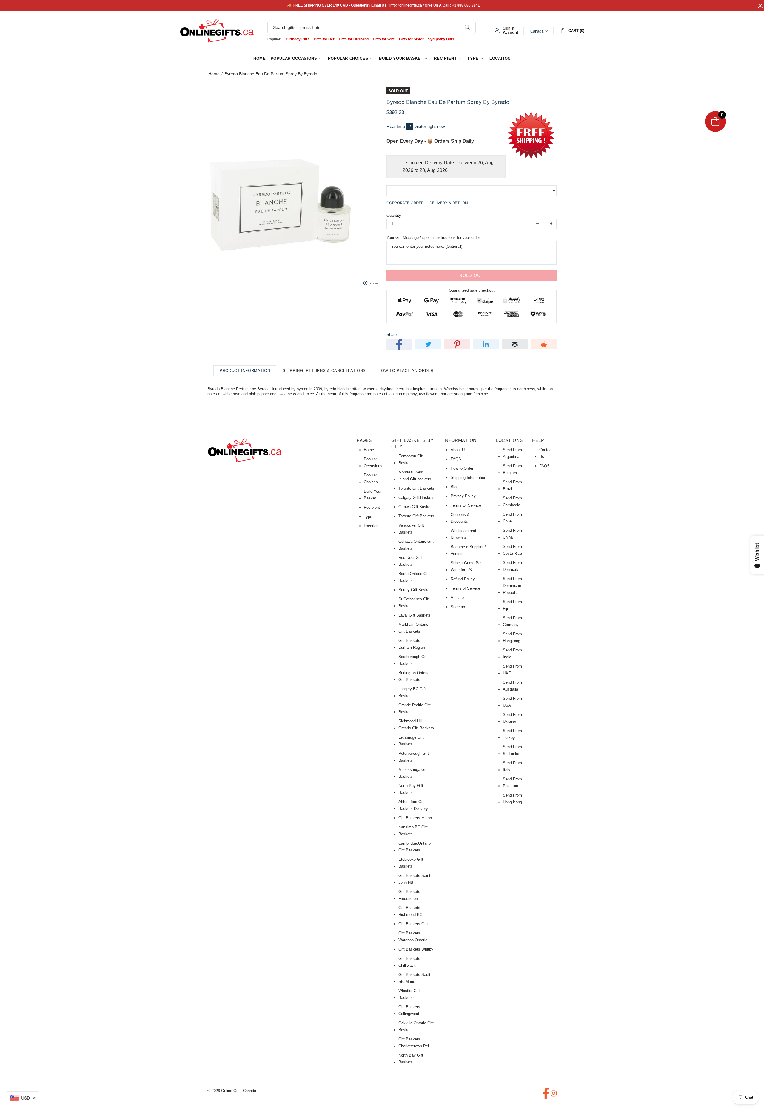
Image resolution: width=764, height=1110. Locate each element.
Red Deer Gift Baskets (410, 561)
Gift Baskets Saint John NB (414, 879)
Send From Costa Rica (512, 550)
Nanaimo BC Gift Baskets (413, 830)
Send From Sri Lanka (512, 750)
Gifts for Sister (411, 39)
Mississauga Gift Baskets (413, 773)
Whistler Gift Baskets (409, 994)
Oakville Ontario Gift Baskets (416, 1026)
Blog (454, 487)
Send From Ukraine (512, 718)
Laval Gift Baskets (414, 615)
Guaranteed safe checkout (472, 290)
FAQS (456, 459)
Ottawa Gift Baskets (416, 507)
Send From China (512, 533)
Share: (392, 334)
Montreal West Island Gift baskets (414, 475)
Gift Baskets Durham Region (411, 644)
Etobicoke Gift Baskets (410, 862)
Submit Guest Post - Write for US (468, 566)
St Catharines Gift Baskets (413, 602)
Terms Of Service (466, 505)
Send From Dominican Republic (512, 585)
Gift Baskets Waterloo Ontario (412, 936)
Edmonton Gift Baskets (410, 459)
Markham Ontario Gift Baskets (413, 628)
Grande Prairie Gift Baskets (414, 708)
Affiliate (457, 597)
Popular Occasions (373, 462)
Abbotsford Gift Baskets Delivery (413, 805)
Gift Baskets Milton (415, 818)
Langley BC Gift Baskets (412, 692)
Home (214, 74)
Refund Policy (463, 579)
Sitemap (458, 607)
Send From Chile (512, 517)
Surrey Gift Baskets (415, 590)
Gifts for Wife (384, 39)
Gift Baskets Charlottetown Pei (413, 1042)
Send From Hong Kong (512, 798)
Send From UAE (512, 669)
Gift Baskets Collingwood (409, 1010)
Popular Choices (371, 478)
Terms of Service (465, 588)
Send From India (512, 653)
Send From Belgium (512, 469)
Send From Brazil (512, 485)
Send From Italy (512, 766)
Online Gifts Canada (217, 30)
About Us (459, 450)
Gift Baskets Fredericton (409, 895)
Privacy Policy (463, 496)
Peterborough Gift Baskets (413, 756)
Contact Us (546, 453)
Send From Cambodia (512, 501)
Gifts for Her (324, 39)
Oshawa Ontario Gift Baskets (416, 545)
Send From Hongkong (512, 637)
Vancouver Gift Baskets (411, 528)
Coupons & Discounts (460, 518)
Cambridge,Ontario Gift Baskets (414, 846)
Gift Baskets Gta (413, 924)
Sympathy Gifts (441, 39)
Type (368, 516)
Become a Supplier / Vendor (468, 550)
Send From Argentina (512, 453)
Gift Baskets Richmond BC (410, 911)
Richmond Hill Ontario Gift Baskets (416, 724)
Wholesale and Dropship (463, 534)
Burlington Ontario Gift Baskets (413, 676)
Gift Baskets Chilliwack (409, 962)
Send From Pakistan (512, 782)
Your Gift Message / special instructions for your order (433, 237)
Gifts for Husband (354, 39)
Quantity (393, 215)
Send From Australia (512, 685)
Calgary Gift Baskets (416, 497)
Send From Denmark (512, 566)
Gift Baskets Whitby (415, 949)
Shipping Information (468, 477)
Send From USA (512, 702)
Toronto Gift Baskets (416, 488)
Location (371, 526)
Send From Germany (512, 621)
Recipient (372, 507)
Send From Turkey (512, 734)
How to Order (462, 468)
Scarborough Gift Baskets (413, 660)
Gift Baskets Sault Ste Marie (414, 978)
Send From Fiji (512, 605)
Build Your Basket (372, 494)
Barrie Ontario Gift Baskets (414, 577)
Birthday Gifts (297, 39)
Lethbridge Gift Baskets (411, 740)
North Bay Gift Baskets (410, 789)
